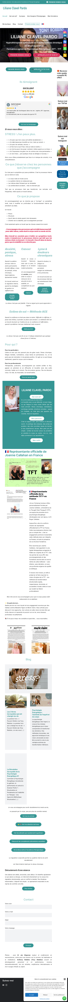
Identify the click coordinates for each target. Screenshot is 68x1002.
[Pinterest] (65, 45)
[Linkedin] (65, 35)
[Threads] (65, 52)
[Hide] (66, 58)
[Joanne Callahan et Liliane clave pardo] (28, 459)
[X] (65, 38)
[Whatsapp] (65, 48)
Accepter (31, 995)
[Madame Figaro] (16, 624)
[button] (65, 979)
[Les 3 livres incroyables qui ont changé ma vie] (16, 700)
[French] (43, 24)
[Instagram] (65, 32)
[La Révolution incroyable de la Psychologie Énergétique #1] (16, 759)
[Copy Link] (65, 55)
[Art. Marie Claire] (40, 624)
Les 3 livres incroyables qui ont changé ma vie (14, 714)
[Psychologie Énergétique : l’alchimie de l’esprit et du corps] (41, 700)
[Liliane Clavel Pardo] (16, 489)
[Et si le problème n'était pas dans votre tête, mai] (62, 150)
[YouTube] (3, 985)
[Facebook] (65, 42)
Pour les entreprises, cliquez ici (62, 174)
